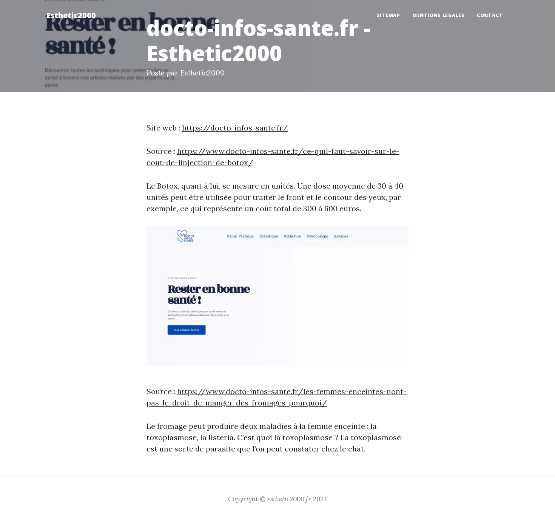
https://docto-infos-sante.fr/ (235, 127)
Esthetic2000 (71, 15)
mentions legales (438, 15)
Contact (490, 15)
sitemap (388, 15)
